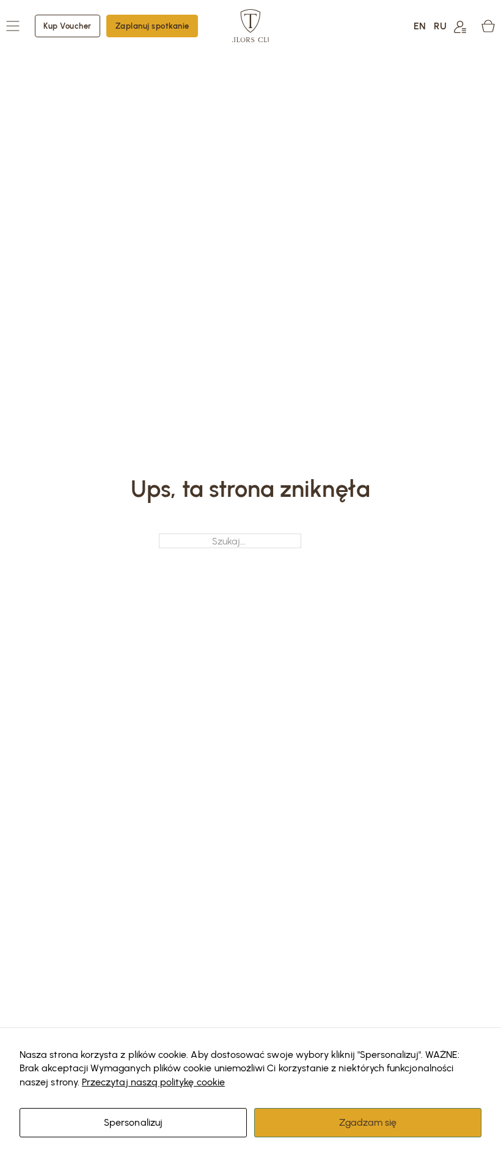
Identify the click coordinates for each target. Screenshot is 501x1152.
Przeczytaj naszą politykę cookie (153, 1082)
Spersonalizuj (133, 1122)
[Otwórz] (13, 26)
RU (440, 26)
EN (420, 26)
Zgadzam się (368, 1122)
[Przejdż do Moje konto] (460, 26)
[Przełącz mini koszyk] (488, 26)
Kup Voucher (67, 26)
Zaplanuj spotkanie (152, 26)
